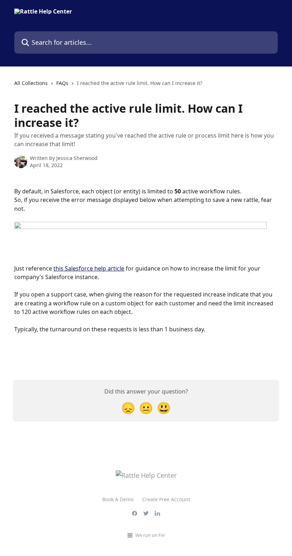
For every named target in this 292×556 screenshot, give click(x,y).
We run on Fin (150, 535)
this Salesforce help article (88, 268)
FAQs (62, 83)
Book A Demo (118, 499)
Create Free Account (166, 499)
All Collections (31, 83)
